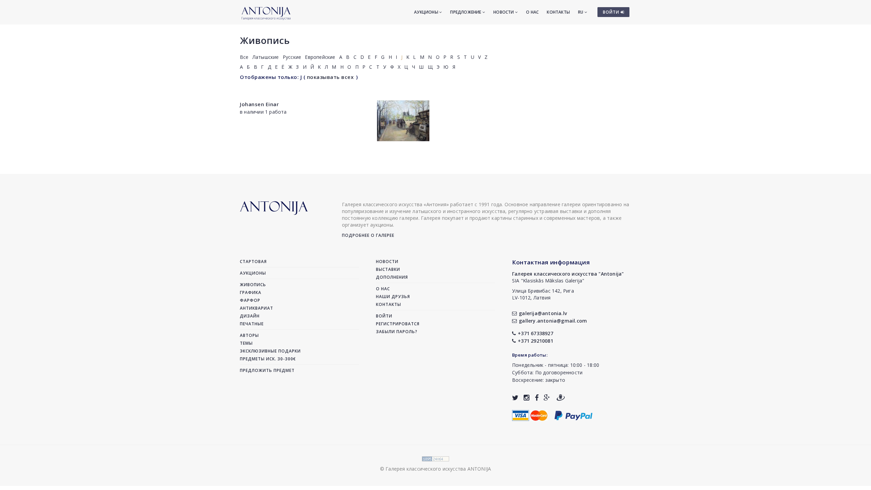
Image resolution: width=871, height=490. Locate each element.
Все (244, 57)
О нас (532, 12)
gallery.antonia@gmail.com (553, 320)
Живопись (265, 40)
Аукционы (426, 12)
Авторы (249, 335)
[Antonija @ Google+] (547, 397)
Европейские (320, 57)
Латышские (265, 57)
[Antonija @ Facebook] (537, 397)
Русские (292, 57)
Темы (246, 343)
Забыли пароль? (396, 331)
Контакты (558, 12)
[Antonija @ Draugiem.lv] (561, 397)
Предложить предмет (267, 370)
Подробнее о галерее (368, 235)
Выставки (388, 269)
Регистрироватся (398, 324)
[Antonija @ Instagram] (526, 397)
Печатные (252, 324)
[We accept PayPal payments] (573, 414)
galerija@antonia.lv (543, 313)
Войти (384, 316)
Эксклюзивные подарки (270, 351)
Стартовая (253, 261)
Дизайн (250, 316)
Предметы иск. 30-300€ (268, 359)
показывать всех (330, 77)
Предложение (466, 12)
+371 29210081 (535, 341)
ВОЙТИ (612, 12)
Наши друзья (393, 296)
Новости (504, 12)
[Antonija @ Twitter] (515, 397)
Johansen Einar (259, 104)
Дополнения (392, 277)
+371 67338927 (535, 333)
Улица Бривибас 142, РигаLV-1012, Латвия (543, 294)
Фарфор (250, 300)
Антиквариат (256, 308)
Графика (250, 292)
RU (581, 12)
